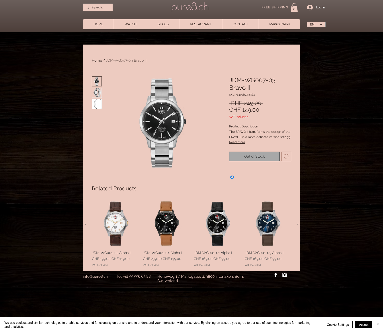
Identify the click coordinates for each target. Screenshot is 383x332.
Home (97, 60)
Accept (364, 324)
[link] (294, 7)
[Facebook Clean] (276, 275)
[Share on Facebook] (232, 177)
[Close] (377, 324)
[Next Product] (297, 223)
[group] (191, 233)
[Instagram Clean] (284, 275)
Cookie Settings (338, 324)
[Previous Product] (85, 223)
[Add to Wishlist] (286, 156)
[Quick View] (115, 224)
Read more (237, 142)
